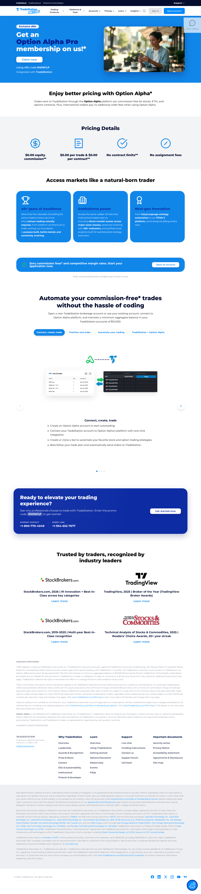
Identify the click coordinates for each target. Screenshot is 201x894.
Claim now (29, 59)
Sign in (155, 11)
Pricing (108, 11)
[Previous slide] (20, 406)
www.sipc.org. (71, 844)
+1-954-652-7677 (63, 526)
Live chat (127, 743)
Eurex (138, 832)
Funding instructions (133, 748)
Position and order (80, 332)
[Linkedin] (159, 877)
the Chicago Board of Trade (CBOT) (134, 823)
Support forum (130, 758)
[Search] (144, 11)
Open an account (165, 264)
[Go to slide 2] (99, 471)
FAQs (93, 772)
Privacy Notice (161, 748)
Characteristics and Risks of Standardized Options (93, 705)
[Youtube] (178, 877)
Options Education (100, 758)
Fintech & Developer (53, 3)
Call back (127, 762)
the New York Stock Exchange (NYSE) (48, 823)
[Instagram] (172, 877)
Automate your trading (111, 332)
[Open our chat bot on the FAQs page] (192, 885)
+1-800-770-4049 (32, 526)
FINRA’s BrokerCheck (25, 746)
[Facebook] (152, 877)
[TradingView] (185, 877)
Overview (63, 743)
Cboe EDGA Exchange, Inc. (43, 820)
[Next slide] (181, 406)
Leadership (64, 748)
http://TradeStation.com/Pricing (138, 705)
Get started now (165, 511)
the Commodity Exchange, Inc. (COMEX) (46, 826)
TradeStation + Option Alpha (148, 332)
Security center (161, 743)
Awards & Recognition (70, 753)
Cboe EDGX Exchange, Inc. (69, 820)
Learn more (59, 601)
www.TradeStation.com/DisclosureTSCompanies (121, 855)
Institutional (35, 3)
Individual (21, 3)
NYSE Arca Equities (145, 820)
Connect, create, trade (49, 332)
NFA (113, 817)
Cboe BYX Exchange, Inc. (156, 817)
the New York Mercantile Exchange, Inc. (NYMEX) (93, 826)
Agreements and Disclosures (101, 802)
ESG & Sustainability (69, 767)
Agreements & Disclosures (168, 758)
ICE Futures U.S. (74, 823)
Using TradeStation (101, 748)
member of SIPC (51, 837)
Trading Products (54, 11)
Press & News (65, 758)
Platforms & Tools (75, 11)
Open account (174, 11)
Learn (121, 11)
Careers (62, 762)
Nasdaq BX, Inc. (162, 820)
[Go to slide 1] (96, 471)
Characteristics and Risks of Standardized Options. (134, 799)
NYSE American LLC (125, 820)
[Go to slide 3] (101, 471)
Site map (158, 762)
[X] (165, 877)
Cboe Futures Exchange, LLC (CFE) (118, 832)
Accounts (93, 11)
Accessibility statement (166, 753)
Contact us (128, 753)
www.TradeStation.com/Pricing (87, 697)
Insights (135, 11)
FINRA (74, 817)
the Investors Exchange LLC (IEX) (98, 820)
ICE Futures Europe (155, 832)
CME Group (96, 823)
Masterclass (96, 762)
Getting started (98, 753)
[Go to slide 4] (104, 471)
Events (94, 767)
